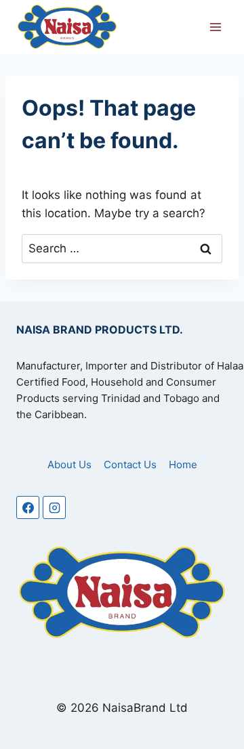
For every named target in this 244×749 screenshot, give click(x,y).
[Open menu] (215, 26)
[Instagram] (54, 507)
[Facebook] (27, 507)
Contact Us (130, 464)
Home (183, 464)
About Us (69, 464)
